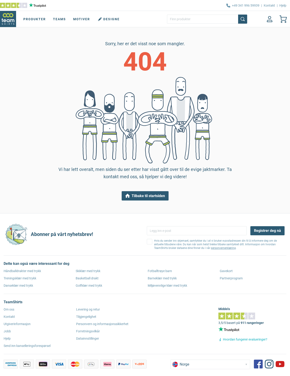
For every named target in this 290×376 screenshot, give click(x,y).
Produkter (34, 19)
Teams (59, 19)
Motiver (81, 19)
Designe (111, 19)
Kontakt (269, 5)
